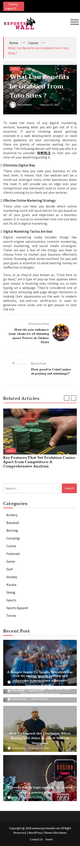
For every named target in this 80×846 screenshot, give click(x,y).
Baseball (12, 522)
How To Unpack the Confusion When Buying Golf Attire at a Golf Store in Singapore (40, 738)
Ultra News (60, 833)
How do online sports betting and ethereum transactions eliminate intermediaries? (40, 680)
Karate (11, 584)
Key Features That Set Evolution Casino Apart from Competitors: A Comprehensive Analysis (39, 462)
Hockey (11, 577)
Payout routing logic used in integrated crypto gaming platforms (40, 790)
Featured (12, 553)
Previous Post (39, 324)
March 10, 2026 (40, 698)
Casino (33, 43)
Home (13, 43)
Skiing (10, 592)
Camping (13, 538)
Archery (11, 515)
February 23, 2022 (49, 104)
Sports (11, 600)
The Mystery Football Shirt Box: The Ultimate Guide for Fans (40, 691)
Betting (12, 530)
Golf (9, 569)
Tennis (11, 615)
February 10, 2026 (39, 748)
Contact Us (36, 839)
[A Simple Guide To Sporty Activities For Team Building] (40, 663)
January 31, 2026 (32, 797)
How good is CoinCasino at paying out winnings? (51, 371)
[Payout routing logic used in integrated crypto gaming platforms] (40, 778)
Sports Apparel (17, 608)
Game (10, 561)
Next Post (38, 363)
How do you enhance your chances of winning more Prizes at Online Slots (29, 336)
